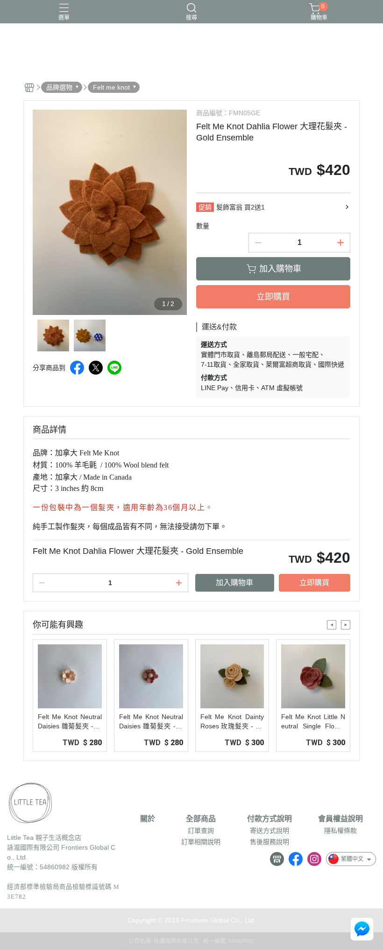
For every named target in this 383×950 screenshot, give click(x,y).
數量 (202, 226)
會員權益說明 (340, 819)
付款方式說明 (269, 819)
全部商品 (201, 819)
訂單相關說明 (200, 841)
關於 (147, 819)
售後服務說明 (269, 841)
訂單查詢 (201, 830)
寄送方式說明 (269, 830)
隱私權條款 (340, 830)
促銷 (205, 207)
